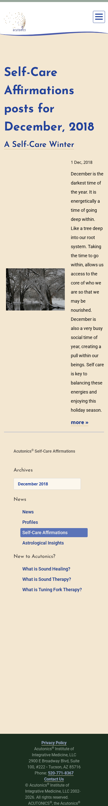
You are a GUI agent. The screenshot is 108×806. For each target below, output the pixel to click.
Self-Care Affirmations (45, 532)
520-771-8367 (61, 773)
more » (79, 422)
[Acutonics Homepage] (15, 22)
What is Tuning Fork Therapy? (52, 589)
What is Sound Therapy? (46, 579)
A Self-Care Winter (39, 145)
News (28, 511)
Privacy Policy (54, 742)
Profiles (30, 522)
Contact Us (54, 779)
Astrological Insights (43, 542)
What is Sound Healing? (46, 568)
